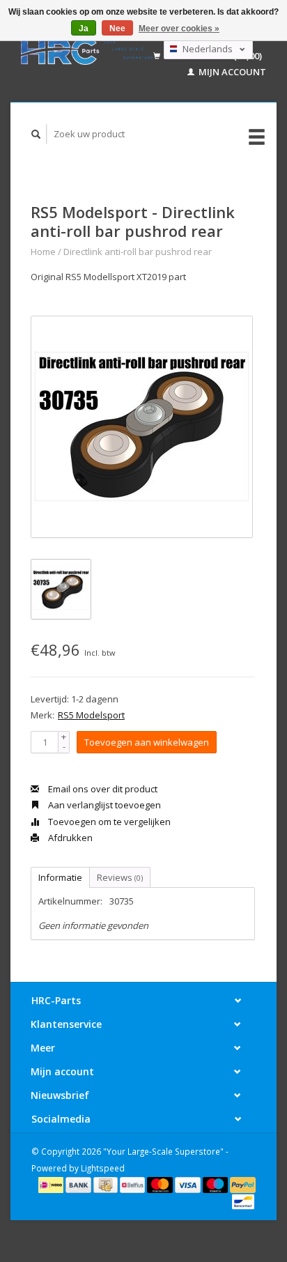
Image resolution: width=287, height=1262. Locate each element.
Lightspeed (103, 1167)
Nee (117, 28)
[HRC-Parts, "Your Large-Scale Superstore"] (87, 51)
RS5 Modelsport (91, 715)
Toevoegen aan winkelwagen (146, 742)
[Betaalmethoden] (51, 1184)
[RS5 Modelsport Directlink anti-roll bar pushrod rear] (141, 426)
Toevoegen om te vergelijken (108, 821)
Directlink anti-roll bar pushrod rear (137, 251)
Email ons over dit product (101, 789)
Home (43, 251)
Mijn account (231, 72)
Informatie (60, 877)
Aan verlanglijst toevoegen (103, 805)
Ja (83, 28)
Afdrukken (69, 837)
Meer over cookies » (179, 28)
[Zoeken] (36, 134)
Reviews (120, 877)
